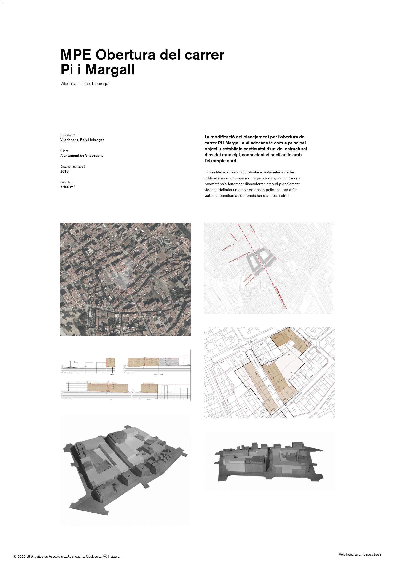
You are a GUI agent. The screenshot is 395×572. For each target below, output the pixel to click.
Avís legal (74, 556)
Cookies (92, 556)
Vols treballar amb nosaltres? (360, 554)
